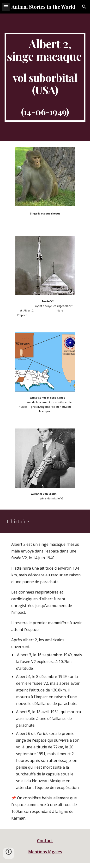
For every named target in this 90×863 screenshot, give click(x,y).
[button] (6, 6)
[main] (45, 77)
